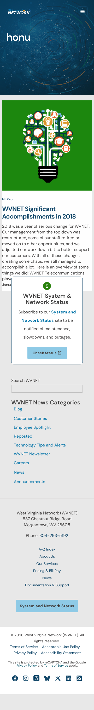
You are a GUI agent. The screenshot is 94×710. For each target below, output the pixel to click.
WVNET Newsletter (32, 454)
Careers (21, 463)
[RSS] (79, 678)
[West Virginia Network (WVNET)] (19, 11)
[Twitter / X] (58, 678)
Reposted (23, 436)
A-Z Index (47, 549)
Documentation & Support (47, 585)
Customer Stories (30, 418)
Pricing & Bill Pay (47, 570)
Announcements (29, 481)
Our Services (47, 563)
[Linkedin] (69, 678)
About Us (47, 556)
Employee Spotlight (32, 427)
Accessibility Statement (61, 652)
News (7, 199)
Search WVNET (25, 380)
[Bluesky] (47, 678)
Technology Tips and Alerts (40, 445)
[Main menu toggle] (82, 11)
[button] (47, 606)
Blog (18, 409)
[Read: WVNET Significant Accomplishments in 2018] (47, 145)
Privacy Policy (25, 652)
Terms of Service (24, 646)
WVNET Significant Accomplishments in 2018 (39, 213)
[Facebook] (15, 678)
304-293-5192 (53, 535)
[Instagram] (26, 678)
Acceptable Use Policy (61, 646)
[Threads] (36, 678)
